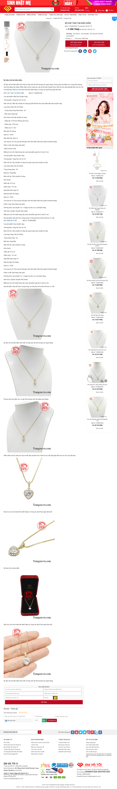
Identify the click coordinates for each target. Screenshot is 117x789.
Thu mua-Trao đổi (36, 749)
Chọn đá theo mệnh (92, 749)
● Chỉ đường (18, 770)
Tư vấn (114, 18)
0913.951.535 (98, 43)
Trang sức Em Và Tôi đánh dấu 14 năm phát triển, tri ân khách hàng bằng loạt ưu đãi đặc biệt (99, 755)
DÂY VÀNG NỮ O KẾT (10, 220)
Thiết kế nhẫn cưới (63, 742)
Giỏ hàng (109, 10)
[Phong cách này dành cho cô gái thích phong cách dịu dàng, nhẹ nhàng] (7, 30)
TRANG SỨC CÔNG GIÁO (56, 15)
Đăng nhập (101, 10)
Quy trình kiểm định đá (92, 747)
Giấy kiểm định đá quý (64, 751)
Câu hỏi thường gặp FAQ (11, 754)
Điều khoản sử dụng (37, 754)
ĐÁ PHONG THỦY (93, 15)
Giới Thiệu (7, 742)
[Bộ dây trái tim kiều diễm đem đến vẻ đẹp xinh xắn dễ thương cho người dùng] (7, 24)
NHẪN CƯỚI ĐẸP (31, 15)
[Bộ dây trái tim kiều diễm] (7, 48)
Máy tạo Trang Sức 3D (37, 747)
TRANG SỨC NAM (9, 15)
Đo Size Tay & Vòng (64, 747)
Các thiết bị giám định (92, 745)
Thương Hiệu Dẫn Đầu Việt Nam (13, 751)
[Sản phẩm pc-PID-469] (99, 119)
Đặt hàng (44, 702)
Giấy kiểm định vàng (64, 749)
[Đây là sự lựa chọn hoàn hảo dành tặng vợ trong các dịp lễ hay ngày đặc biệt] (7, 42)
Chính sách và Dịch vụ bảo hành (40, 742)
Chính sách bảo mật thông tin (12, 745)
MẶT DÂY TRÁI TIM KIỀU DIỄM (14, 93)
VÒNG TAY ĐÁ (82, 15)
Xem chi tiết (99, 181)
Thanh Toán (34, 745)
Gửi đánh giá (52, 720)
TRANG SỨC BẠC (42, 15)
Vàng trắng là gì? (91, 742)
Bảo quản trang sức (64, 745)
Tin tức (87, 10)
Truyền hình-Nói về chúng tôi (12, 749)
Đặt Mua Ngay (76, 43)
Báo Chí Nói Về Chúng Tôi (11, 747)
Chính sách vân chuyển (38, 751)
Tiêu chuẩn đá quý (91, 751)
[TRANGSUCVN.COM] (8, 11)
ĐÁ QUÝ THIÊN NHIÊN (70, 15)
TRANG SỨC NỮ (20, 15)
